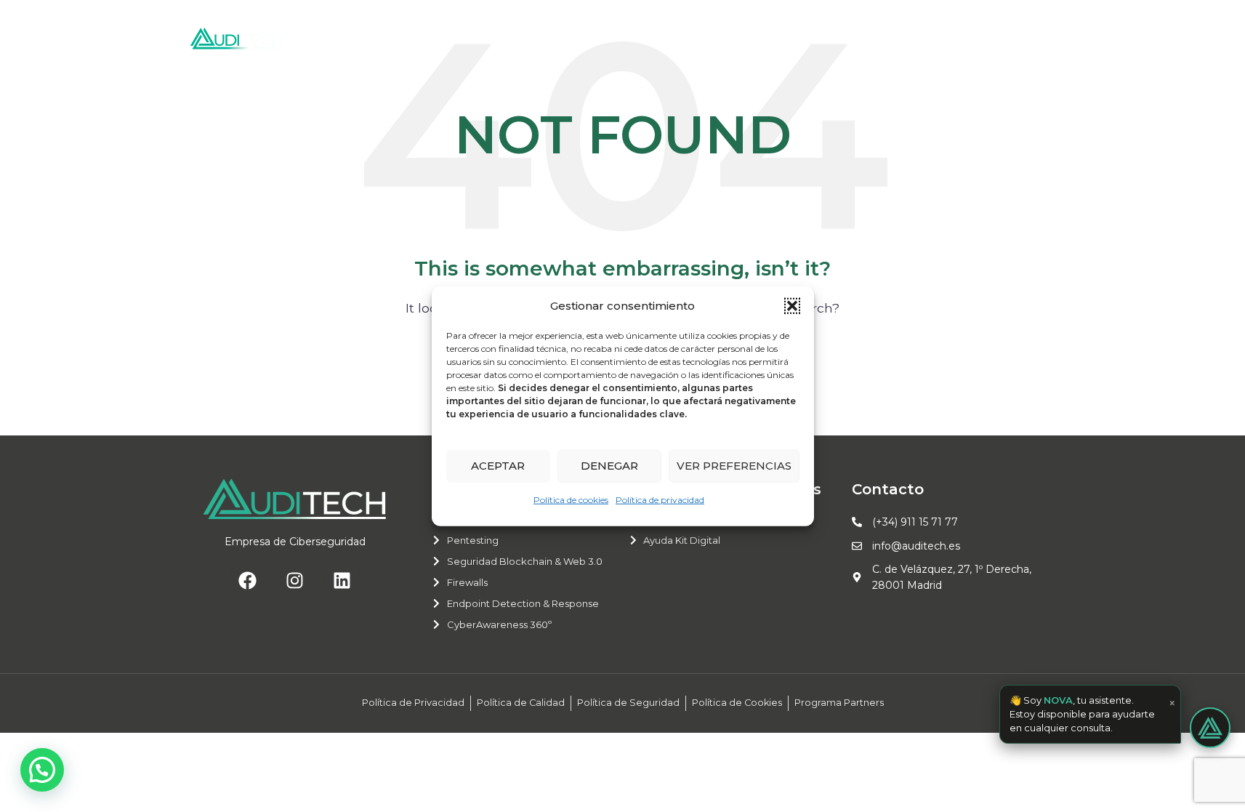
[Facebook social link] (986, 38)
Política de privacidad (660, 499)
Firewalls (467, 582)
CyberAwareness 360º (499, 624)
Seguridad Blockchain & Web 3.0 (525, 561)
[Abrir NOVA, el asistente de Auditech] (1210, 727)
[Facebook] (248, 580)
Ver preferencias (734, 466)
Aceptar (498, 466)
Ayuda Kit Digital (681, 540)
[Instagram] (295, 580)
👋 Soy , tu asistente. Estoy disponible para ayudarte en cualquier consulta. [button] (1092, 713)
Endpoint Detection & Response (523, 603)
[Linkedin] (342, 580)
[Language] (858, 38)
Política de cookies (570, 499)
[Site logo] (237, 37)
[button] (792, 305)
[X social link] (1005, 38)
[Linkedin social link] (1045, 38)
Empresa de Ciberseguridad (295, 541)
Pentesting (473, 540)
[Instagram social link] (1026, 38)
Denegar (609, 466)
